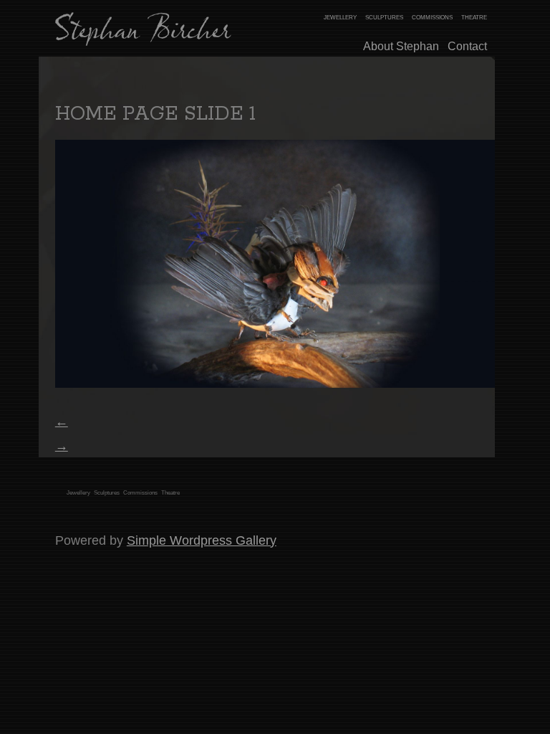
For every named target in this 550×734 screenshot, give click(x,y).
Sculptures (107, 493)
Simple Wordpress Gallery (201, 540)
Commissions (140, 493)
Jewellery (78, 493)
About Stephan (401, 46)
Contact (467, 46)
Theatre (170, 493)
